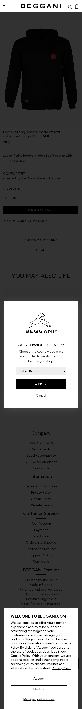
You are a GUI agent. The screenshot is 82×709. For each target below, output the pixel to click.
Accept (38, 678)
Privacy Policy (61, 668)
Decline (38, 689)
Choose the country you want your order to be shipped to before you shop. (41, 356)
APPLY (41, 384)
